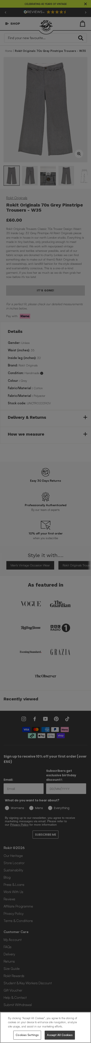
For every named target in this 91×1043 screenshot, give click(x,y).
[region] (45, 1027)
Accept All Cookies (59, 1035)
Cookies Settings (27, 1035)
